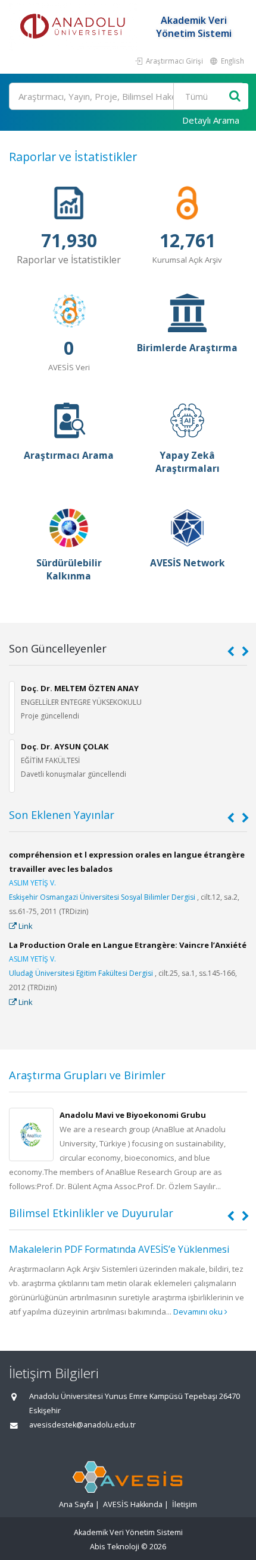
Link (25, 926)
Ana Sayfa (76, 1504)
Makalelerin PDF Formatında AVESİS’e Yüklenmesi (119, 1249)
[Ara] (234, 96)
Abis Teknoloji (114, 1547)
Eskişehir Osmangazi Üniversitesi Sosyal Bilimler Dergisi (102, 897)
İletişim (184, 1504)
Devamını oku (198, 1311)
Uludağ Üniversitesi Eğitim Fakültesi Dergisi (81, 973)
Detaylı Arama (210, 120)
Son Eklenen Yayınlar (61, 815)
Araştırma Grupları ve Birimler (87, 1075)
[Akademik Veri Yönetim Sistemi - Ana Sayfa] (74, 26)
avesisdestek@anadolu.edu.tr (82, 1425)
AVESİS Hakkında (133, 1504)
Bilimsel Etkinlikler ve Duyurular (91, 1213)
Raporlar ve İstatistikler (73, 157)
